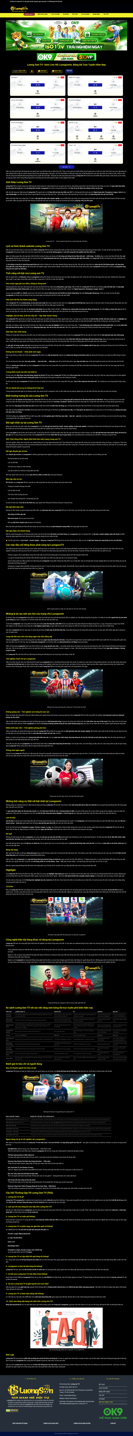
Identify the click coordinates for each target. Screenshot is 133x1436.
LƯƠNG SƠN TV (29, 14)
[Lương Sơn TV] (19, 9)
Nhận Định (96, 14)
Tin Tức (105, 14)
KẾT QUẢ (75, 14)
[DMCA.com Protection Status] (30, 1410)
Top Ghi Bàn (85, 14)
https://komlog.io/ (71, 1398)
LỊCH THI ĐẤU (55, 14)
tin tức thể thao (113, 890)
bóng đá (23, 277)
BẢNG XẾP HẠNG (43, 14)
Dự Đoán (66, 14)
